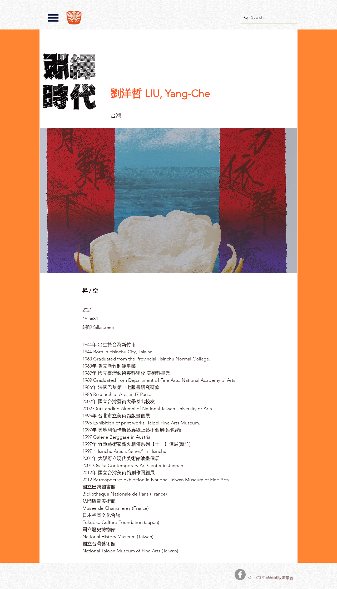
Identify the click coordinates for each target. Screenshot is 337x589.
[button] (53, 18)
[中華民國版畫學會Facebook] (240, 574)
